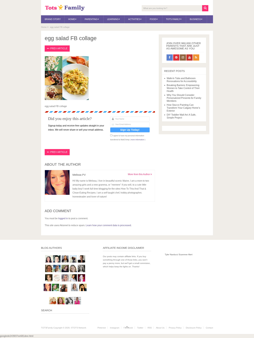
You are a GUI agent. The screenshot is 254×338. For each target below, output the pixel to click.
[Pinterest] (176, 57)
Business (195, 19)
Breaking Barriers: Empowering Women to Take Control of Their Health (183, 88)
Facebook (128, 328)
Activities (134, 19)
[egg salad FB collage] (67, 99)
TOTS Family (173, 19)
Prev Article (58, 48)
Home (71, 19)
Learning (112, 19)
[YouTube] (189, 57)
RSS (150, 328)
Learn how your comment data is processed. (109, 225)
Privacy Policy (175, 328)
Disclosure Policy (194, 328)
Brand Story (53, 19)
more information (137, 140)
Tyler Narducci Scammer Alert (178, 254)
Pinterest (101, 328)
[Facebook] (170, 57)
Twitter (140, 328)
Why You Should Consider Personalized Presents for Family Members (184, 98)
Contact (209, 328)
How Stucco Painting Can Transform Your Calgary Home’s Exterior (183, 108)
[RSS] (196, 57)
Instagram (114, 328)
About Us (160, 328)
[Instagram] (183, 57)
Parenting (91, 19)
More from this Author (139, 174)
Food (153, 19)
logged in (63, 218)
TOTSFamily (47, 328)
